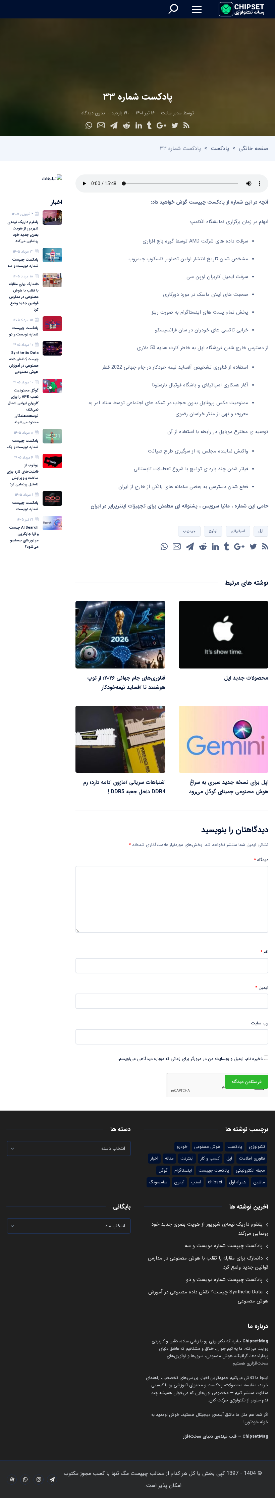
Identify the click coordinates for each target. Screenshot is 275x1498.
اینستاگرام (183, 1170)
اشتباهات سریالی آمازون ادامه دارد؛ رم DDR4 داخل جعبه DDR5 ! (124, 787)
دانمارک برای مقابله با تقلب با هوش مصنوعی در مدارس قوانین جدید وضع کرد (24, 297)
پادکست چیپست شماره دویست (25, 506)
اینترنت (187, 1158)
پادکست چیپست (214, 1170)
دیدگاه (261, 860)
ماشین (259, 1182)
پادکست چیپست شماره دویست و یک (23, 444)
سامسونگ (158, 1182)
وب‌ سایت (259, 1023)
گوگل (163, 1170)
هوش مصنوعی (207, 1146)
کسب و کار (210, 1158)
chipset (215, 1182)
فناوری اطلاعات (252, 1158)
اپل (261, 531)
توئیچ (213, 531)
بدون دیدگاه (93, 113)
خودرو (182, 1146)
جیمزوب (189, 531)
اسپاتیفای (238, 531)
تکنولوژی (257, 1146)
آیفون (179, 1182)
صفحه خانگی (253, 148)
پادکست (220, 148)
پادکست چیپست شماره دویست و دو (24, 331)
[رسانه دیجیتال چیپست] (242, 9)
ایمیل (261, 987)
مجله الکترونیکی (250, 1170)
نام (264, 952)
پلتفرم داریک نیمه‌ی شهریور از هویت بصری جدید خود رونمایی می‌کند (23, 231)
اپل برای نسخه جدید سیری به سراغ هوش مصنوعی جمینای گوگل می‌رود (228, 787)
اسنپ (196, 1182)
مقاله (169, 1158)
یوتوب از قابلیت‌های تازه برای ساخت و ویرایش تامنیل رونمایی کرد (23, 475)
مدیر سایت (171, 113)
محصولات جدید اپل (246, 678)
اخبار (154, 1158)
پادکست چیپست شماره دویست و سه (23, 263)
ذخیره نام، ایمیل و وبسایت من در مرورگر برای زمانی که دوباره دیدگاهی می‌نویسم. (190, 1059)
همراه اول (237, 1182)
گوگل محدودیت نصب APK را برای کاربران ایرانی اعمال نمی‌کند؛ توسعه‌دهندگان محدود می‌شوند (23, 406)
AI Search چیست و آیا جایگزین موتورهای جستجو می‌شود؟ (24, 537)
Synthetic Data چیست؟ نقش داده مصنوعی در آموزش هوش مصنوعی (24, 362)
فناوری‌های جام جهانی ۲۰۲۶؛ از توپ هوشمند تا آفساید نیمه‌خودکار (126, 683)
